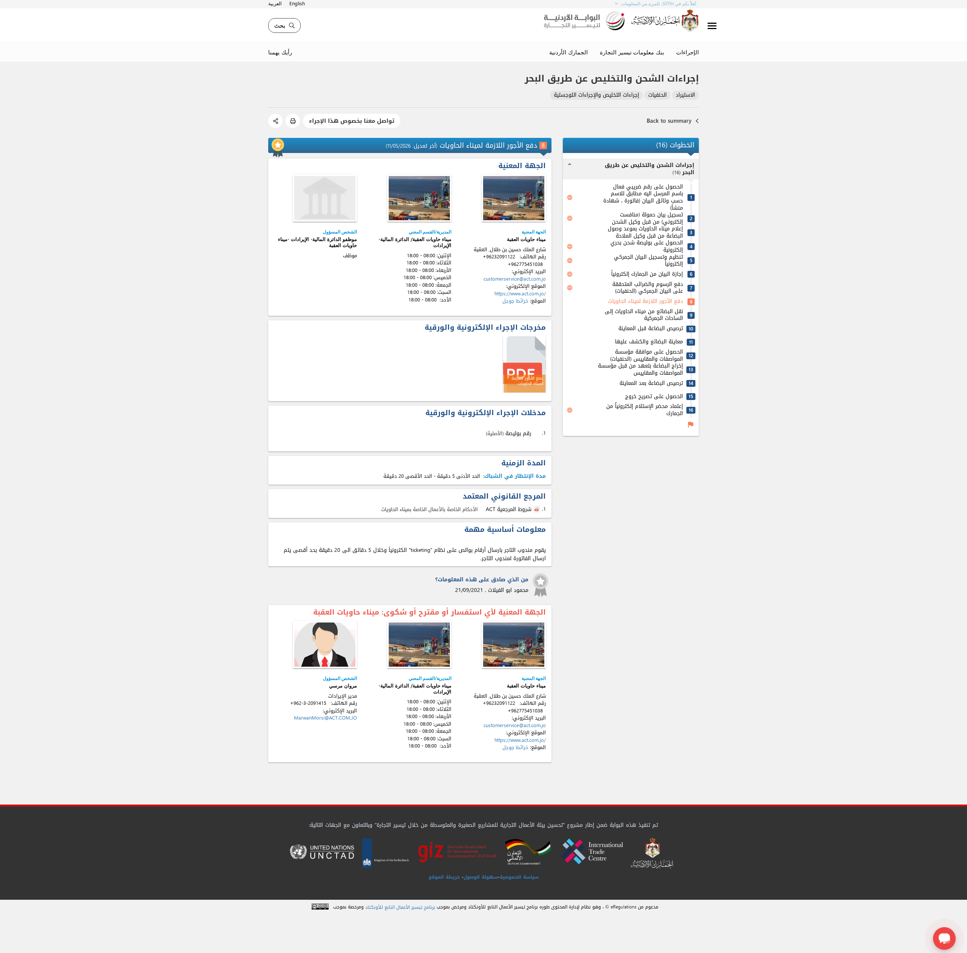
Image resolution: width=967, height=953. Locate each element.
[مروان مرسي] (325, 644)
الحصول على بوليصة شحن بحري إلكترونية (646, 246)
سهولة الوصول (480, 877)
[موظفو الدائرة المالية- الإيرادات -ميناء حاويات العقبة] (325, 198)
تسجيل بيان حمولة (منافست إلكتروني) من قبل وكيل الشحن (647, 219)
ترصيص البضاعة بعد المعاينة (651, 383)
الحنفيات (657, 95)
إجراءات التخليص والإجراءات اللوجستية (596, 95)
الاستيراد (685, 95)
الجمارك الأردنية (568, 52)
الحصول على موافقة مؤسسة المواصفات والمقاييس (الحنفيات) (646, 356)
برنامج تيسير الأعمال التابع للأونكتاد (400, 907)
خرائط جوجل (515, 301)
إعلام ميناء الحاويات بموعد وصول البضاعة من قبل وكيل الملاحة (645, 232)
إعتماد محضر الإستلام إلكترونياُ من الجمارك (644, 410)
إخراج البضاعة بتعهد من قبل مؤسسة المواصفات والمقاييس (640, 370)
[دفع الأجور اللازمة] (524, 365)
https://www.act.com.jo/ (520, 293)
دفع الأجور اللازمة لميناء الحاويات (645, 301)
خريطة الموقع (444, 877)
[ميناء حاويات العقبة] (514, 198)
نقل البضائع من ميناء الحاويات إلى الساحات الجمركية (644, 315)
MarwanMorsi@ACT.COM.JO (325, 718)
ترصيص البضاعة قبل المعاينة (650, 328)
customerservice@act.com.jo (515, 279)
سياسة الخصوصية (519, 877)
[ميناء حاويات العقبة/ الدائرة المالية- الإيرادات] (419, 198)
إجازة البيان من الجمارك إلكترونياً (647, 274)
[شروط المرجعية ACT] (537, 509)
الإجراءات (687, 52)
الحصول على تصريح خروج (654, 396)
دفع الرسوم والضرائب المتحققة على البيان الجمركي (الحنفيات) (647, 288)
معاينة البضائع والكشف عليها (649, 342)
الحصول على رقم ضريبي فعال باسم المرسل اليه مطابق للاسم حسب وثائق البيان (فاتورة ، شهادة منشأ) (643, 198)
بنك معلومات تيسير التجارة (632, 52)
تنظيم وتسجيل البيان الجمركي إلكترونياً (648, 261)
